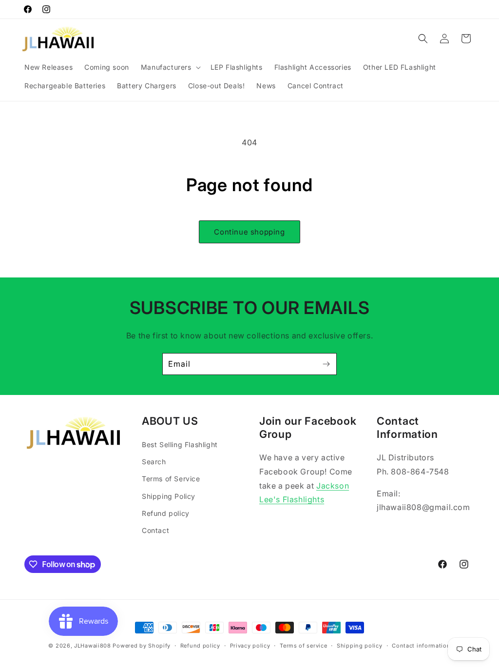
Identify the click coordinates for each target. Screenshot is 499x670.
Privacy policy (250, 645)
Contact (155, 530)
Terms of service (303, 645)
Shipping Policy (168, 496)
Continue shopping (249, 231)
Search (154, 461)
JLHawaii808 (92, 645)
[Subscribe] (326, 364)
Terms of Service (171, 478)
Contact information (421, 645)
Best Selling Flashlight (180, 444)
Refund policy (166, 513)
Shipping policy (360, 645)
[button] (170, 67)
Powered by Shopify (142, 645)
